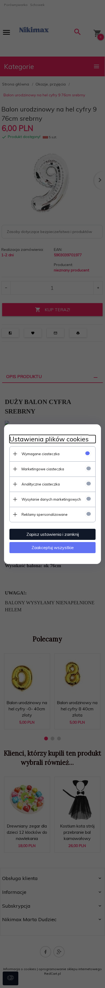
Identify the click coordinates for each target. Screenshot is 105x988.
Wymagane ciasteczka (41, 454)
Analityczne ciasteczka (41, 484)
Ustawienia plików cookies (49, 439)
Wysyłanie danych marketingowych (51, 499)
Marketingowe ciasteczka (43, 469)
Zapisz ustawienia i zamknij (52, 534)
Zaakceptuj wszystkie (53, 547)
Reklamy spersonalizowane (45, 514)
